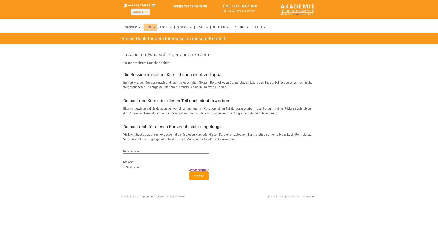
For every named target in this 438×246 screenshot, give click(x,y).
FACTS (164, 27)
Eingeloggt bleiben (135, 167)
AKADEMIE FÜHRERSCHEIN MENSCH (147, 197)
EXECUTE (239, 27)
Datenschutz (308, 197)
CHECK (258, 27)
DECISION (219, 27)
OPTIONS (182, 27)
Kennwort (128, 162)
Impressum (272, 197)
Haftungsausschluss (289, 197)
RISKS (200, 27)
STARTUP (131, 27)
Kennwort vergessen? (198, 169)
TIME (148, 27)
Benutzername (131, 151)
